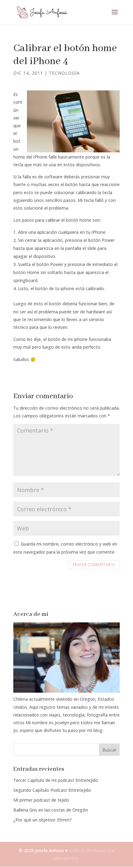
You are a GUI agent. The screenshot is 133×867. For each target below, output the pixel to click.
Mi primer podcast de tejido (41, 800)
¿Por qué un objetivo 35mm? (42, 820)
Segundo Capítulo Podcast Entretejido (52, 790)
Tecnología (64, 73)
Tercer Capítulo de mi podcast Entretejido (55, 780)
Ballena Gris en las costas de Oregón (50, 810)
